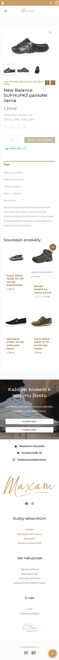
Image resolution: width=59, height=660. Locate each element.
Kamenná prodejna (29, 613)
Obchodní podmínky (29, 578)
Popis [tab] (6, 164)
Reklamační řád (29, 573)
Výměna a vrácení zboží (29, 543)
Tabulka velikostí (30, 569)
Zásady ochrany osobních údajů (29, 582)
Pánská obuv (25, 81)
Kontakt (29, 529)
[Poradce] (52, 653)
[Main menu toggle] (5, 11)
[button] (51, 3)
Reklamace (29, 538)
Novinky (14, 81)
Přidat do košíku (39, 140)
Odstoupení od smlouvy (29, 534)
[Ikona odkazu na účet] (2, 3)
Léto (6, 81)
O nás (29, 609)
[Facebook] (26, 503)
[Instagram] (32, 503)
